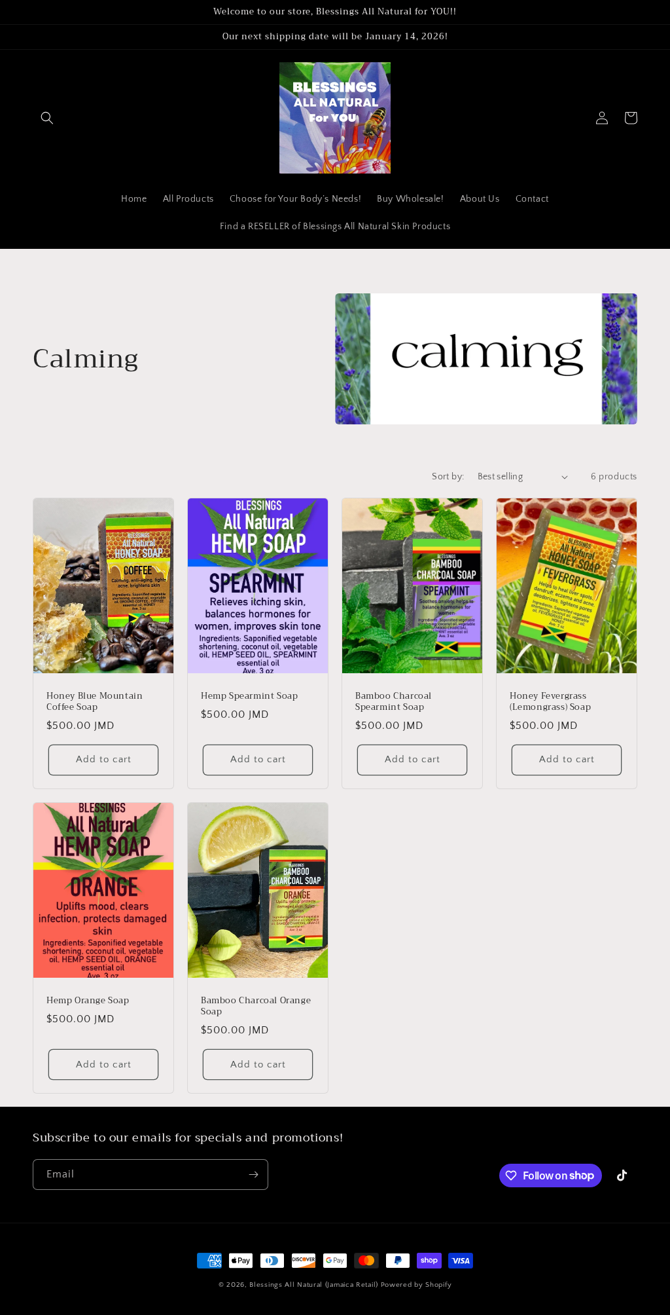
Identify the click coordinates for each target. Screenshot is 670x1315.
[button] (47, 117)
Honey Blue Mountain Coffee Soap (94, 702)
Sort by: (448, 477)
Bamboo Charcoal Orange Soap (256, 1006)
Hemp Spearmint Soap (249, 696)
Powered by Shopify (416, 1285)
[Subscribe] (253, 1174)
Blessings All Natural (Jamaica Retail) (313, 1285)
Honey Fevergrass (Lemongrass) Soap (550, 702)
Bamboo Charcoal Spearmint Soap (393, 702)
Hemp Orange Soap (88, 1001)
